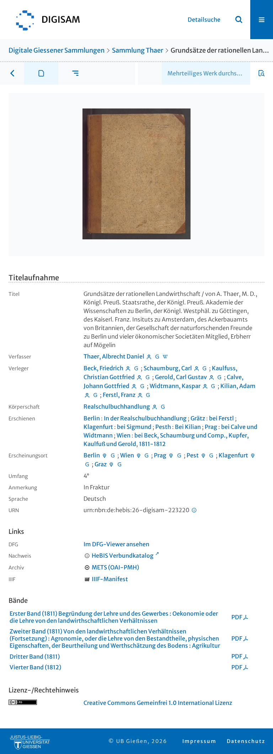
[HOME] (44, 19)
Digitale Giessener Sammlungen (57, 50)
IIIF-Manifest (110, 579)
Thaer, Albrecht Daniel (114, 356)
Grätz (198, 418)
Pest (193, 455)
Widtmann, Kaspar (175, 385)
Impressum (199, 741)
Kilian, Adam (238, 385)
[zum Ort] (104, 455)
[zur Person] (148, 356)
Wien (123, 435)
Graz (101, 464)
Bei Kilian (188, 426)
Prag (211, 426)
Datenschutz (246, 741)
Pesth (163, 426)
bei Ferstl (221, 418)
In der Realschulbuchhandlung (145, 418)
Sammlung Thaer (137, 50)
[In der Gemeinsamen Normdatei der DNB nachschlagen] (157, 356)
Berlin (92, 418)
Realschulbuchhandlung (117, 406)
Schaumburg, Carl (168, 368)
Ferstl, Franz (119, 394)
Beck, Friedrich (103, 368)
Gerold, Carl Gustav (181, 377)
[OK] (239, 19)
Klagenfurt (98, 426)
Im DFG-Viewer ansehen (116, 544)
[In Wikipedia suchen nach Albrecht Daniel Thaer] (165, 356)
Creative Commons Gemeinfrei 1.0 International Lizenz (158, 702)
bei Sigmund (134, 426)
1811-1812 (152, 443)
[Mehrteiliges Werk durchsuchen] (261, 73)
